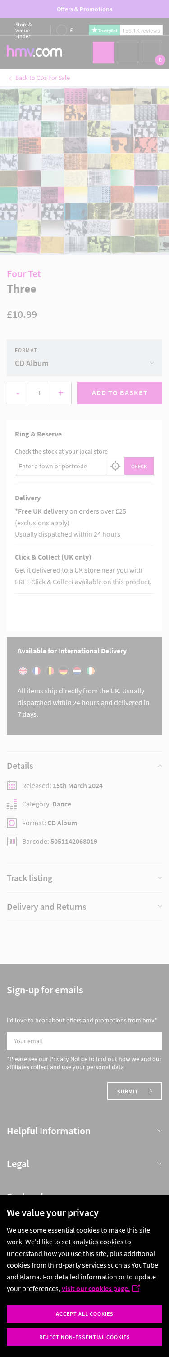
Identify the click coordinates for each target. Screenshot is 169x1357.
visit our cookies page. (96, 1288)
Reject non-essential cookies (84, 1337)
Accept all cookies (85, 1313)
